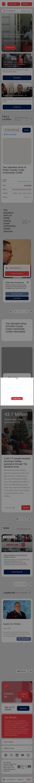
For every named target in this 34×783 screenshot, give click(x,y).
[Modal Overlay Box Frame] (17, 391)
